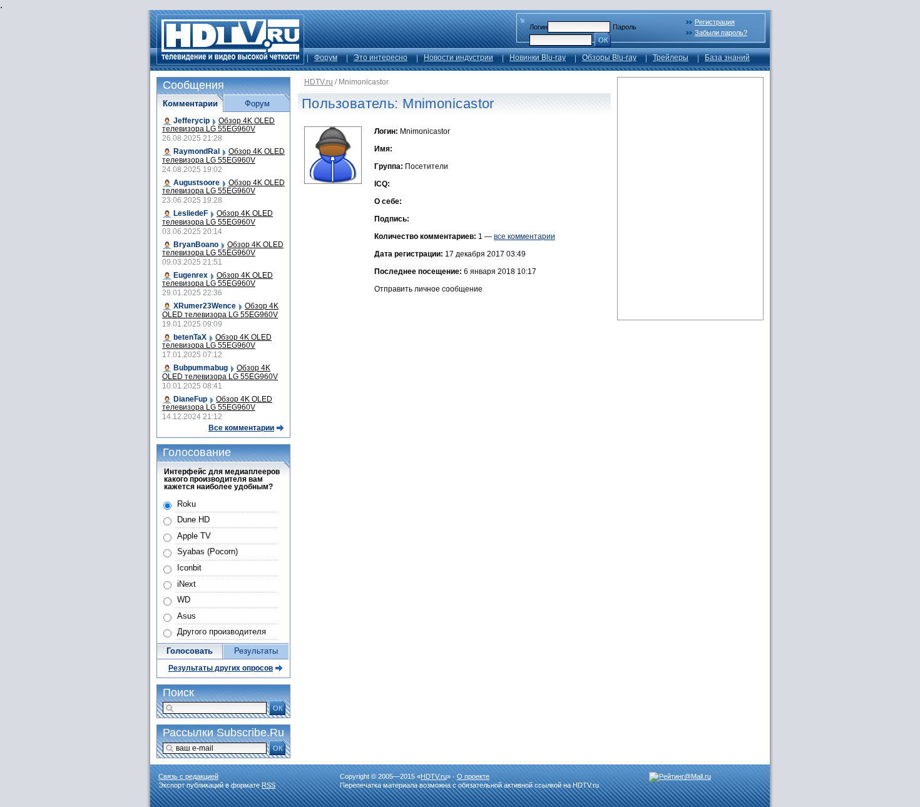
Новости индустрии (458, 57)
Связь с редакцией (188, 776)
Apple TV (194, 536)
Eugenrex (190, 275)
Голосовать (189, 651)
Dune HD (193, 519)
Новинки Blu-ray (537, 57)
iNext (186, 584)
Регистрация (715, 22)
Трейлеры (670, 57)
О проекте (473, 776)
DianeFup (190, 399)
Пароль (624, 27)
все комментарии (524, 236)
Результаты (256, 651)
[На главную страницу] (230, 61)
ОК (603, 40)
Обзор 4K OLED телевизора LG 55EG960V (218, 124)
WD (183, 599)
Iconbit (189, 567)
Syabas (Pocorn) (207, 551)
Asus (186, 616)
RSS (268, 785)
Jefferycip (191, 120)
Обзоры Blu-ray (609, 57)
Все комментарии (241, 428)
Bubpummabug (200, 367)
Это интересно (380, 57)
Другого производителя (221, 631)
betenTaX (190, 337)
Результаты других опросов (220, 668)
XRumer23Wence (204, 306)
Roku (186, 504)
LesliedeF (190, 213)
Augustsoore (196, 182)
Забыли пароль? (721, 32)
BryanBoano (195, 244)
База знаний (727, 57)
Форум (325, 57)
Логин (538, 27)
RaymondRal (196, 151)
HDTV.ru (318, 82)
